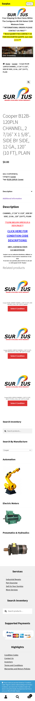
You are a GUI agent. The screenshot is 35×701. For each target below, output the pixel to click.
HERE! (16, 40)
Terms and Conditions (13, 665)
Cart (27, 694)
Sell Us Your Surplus (14, 586)
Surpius (6, 3)
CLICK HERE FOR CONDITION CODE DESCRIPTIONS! (17, 235)
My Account (6, 697)
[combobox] (17, 450)
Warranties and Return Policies (17, 668)
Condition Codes (11, 655)
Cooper (14, 64)
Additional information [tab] (12, 198)
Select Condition (17, 308)
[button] (29, 82)
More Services (12, 589)
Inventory (8, 662)
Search (17, 697)
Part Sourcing (11, 583)
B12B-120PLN (12, 179)
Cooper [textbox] (17, 450)
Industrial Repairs (13, 579)
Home (8, 64)
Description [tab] (7, 191)
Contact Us (9, 658)
